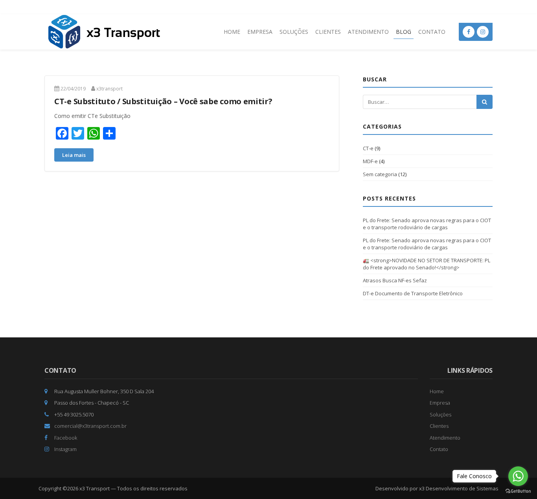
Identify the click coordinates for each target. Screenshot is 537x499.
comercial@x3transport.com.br (90, 425)
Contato (431, 31)
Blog (403, 31)
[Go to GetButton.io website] (518, 491)
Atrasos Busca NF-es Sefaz (395, 280)
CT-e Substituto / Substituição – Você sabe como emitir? (163, 101)
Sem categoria (380, 174)
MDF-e (370, 161)
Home (232, 31)
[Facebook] (468, 32)
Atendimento (368, 31)
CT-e (368, 148)
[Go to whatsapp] (518, 476)
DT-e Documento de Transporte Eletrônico (413, 293)
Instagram (65, 449)
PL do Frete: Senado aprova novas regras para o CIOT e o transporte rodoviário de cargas (427, 224)
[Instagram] (483, 32)
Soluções (294, 31)
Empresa (259, 31)
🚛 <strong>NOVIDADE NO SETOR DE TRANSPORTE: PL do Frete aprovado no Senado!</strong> (426, 264)
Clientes (328, 31)
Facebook (65, 437)
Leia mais (74, 154)
